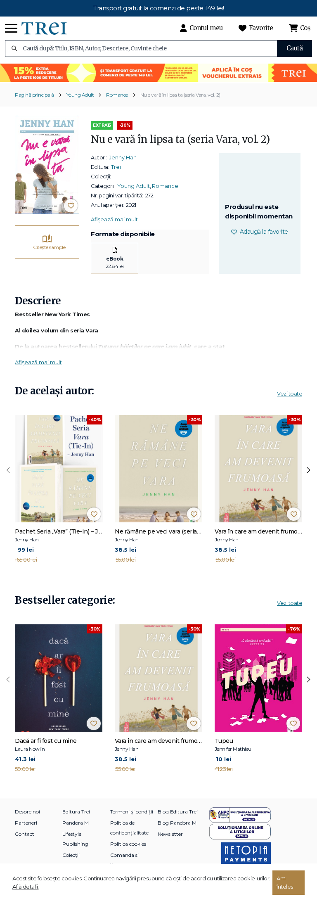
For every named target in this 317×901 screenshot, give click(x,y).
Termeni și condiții (131, 812)
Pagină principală (34, 95)
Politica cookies (128, 844)
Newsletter (170, 834)
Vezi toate (289, 393)
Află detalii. (25, 886)
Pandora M (75, 823)
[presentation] (8, 470)
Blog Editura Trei (178, 812)
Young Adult (80, 95)
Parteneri (26, 823)
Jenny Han (123, 157)
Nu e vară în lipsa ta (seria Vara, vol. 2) (180, 95)
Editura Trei (76, 812)
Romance (117, 95)
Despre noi (27, 812)
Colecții (71, 855)
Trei (116, 167)
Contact (24, 834)
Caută (294, 48)
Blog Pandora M (177, 823)
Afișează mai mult (114, 219)
